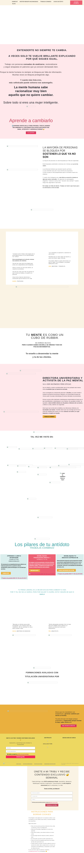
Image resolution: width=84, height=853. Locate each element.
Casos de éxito (58, 1)
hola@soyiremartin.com (34, 851)
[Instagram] (62, 743)
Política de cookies (38, 763)
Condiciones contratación (49, 763)
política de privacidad (22, 754)
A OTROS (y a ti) (42, 557)
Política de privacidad (27, 763)
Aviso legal (18, 763)
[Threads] (68, 743)
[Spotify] (76, 743)
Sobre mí (14, 1)
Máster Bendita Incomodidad (29, 1)
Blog (13, 3)
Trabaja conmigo (45, 1)
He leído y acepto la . (18, 754)
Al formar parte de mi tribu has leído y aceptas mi (44, 802)
